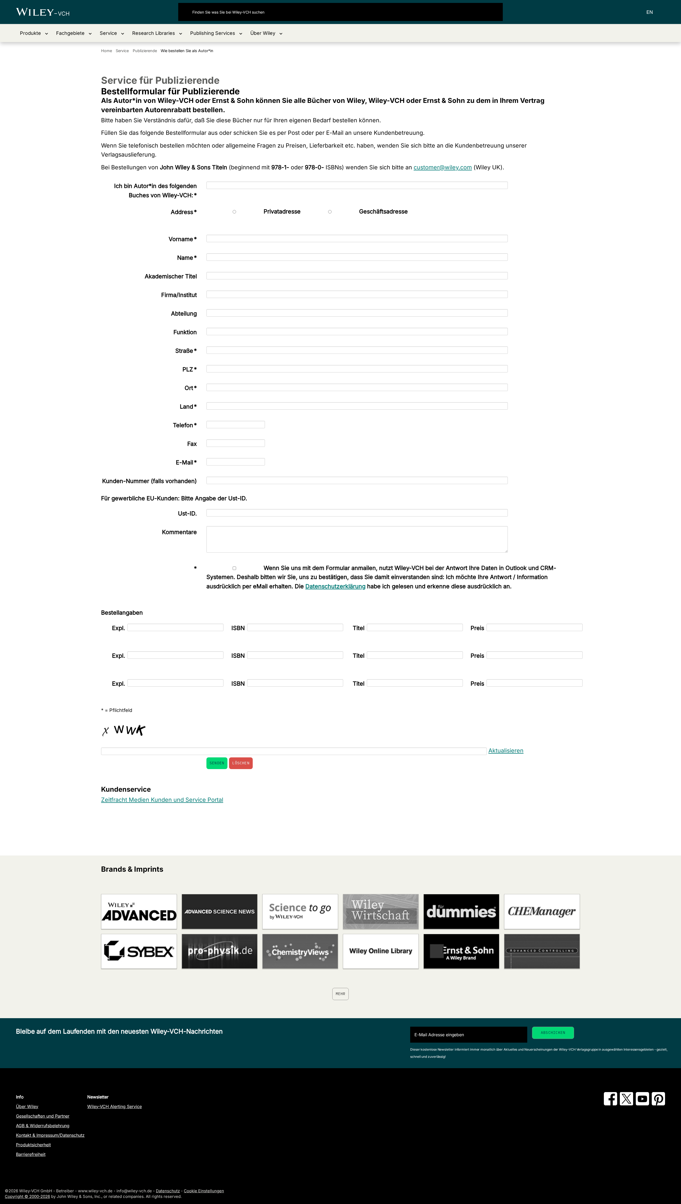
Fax (192, 443)
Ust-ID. (187, 513)
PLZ (189, 369)
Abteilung (184, 313)
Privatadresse (282, 211)
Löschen (241, 763)
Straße (186, 350)
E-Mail (186, 462)
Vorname (183, 239)
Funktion (185, 332)
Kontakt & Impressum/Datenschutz (50, 1135)
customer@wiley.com (443, 167)
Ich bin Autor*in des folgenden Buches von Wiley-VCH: (155, 190)
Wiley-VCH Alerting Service (114, 1106)
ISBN (238, 627)
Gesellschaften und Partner (42, 1116)
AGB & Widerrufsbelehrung (42, 1125)
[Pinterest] (658, 1103)
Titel (358, 627)
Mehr (341, 993)
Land (188, 406)
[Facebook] (610, 1103)
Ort (191, 387)
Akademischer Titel (171, 276)
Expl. (118, 627)
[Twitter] (626, 1103)
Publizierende (145, 50)
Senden (217, 763)
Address (184, 211)
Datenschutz (168, 1190)
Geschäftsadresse (383, 211)
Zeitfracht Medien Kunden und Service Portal (162, 799)
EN (649, 12)
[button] (34, 33)
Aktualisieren (506, 750)
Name (187, 257)
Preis (477, 627)
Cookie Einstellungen (204, 1190)
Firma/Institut (179, 294)
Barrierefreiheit (30, 1154)
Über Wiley (27, 1106)
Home (106, 50)
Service (122, 50)
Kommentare (179, 531)
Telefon (185, 425)
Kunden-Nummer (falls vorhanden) (149, 480)
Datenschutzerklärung (335, 586)
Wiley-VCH (47, 12)
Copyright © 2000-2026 (27, 1196)
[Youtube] (642, 1103)
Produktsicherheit (33, 1144)
